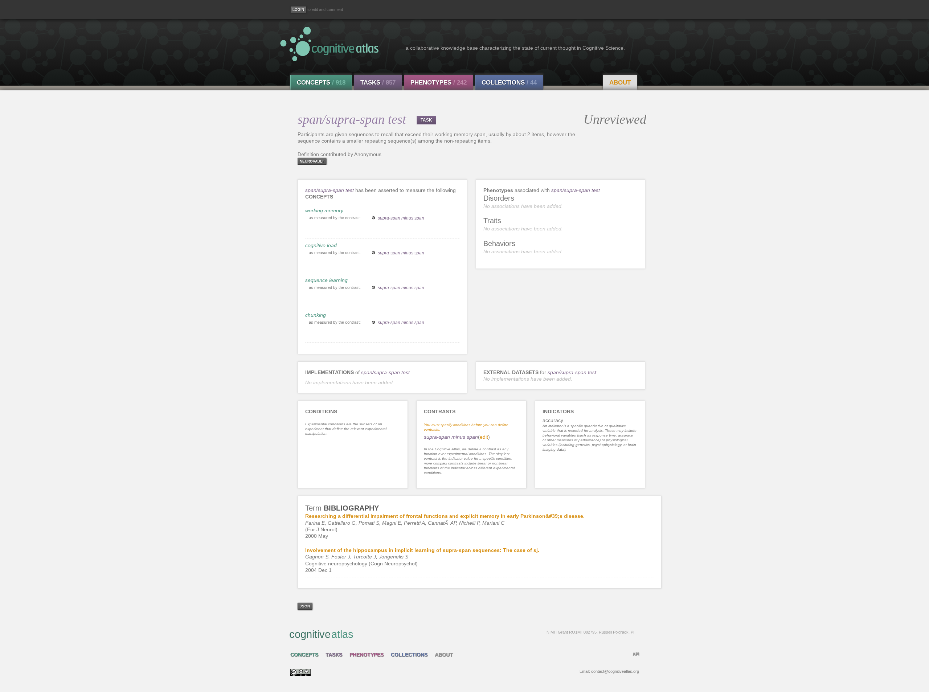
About (620, 82)
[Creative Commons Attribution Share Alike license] (300, 674)
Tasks (378, 82)
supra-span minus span (401, 218)
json (305, 606)
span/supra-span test (329, 190)
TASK (426, 120)
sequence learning (326, 280)
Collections (509, 82)
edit (484, 437)
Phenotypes (438, 82)
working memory (324, 210)
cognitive (462, 634)
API (636, 654)
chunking (315, 315)
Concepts (321, 82)
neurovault (312, 161)
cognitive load (321, 245)
